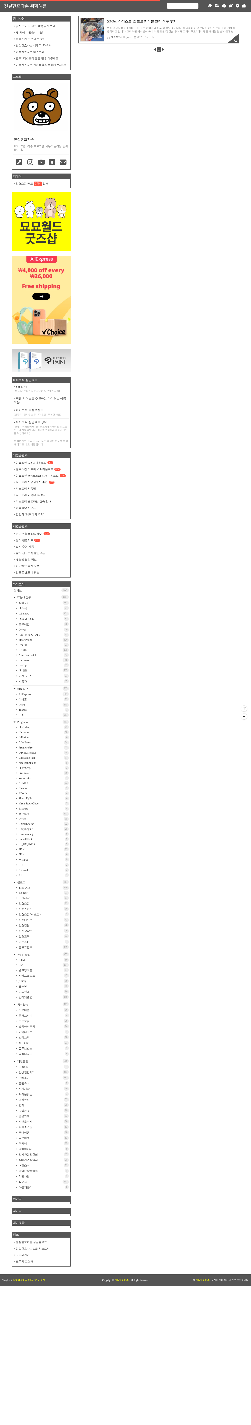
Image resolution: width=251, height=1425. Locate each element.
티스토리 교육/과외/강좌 (31, 495)
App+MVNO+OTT (42, 634)
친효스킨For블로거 (42, 914)
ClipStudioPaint (42, 757)
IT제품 (42, 670)
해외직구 (41, 688)
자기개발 (42, 1088)
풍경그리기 (42, 1015)
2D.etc (42, 849)
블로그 (41, 882)
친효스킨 (42, 903)
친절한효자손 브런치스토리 (33, 1248)
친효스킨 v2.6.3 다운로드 (34, 462)
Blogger (42, 892)
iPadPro (42, 644)
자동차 (42, 681)
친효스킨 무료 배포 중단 (31, 39)
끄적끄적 (42, 1037)
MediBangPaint (42, 762)
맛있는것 (42, 1110)
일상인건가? (42, 1072)
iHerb (42, 704)
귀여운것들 (42, 1094)
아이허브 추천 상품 (27, 566)
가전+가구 (42, 675)
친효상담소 (42, 930)
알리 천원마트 (27, 540)
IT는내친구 (41, 597)
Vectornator (42, 778)
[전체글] (217, 6)
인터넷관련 (42, 997)
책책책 (42, 1143)
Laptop (42, 665)
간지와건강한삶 (42, 1154)
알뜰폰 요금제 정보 (27, 572)
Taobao (42, 709)
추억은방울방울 (42, 1170)
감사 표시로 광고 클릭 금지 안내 (35, 26)
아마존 (42, 699)
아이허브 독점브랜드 (37, 412)
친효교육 (42, 936)
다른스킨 (42, 941)
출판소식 (42, 1083)
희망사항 (42, 1176)
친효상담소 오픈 (26, 507)
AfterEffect (42, 742)
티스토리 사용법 (26, 488)
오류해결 (42, 624)
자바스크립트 (42, 975)
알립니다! (42, 1066)
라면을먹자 (42, 1121)
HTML (42, 959)
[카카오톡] (52, 162)
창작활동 (41, 1004)
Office (42, 818)
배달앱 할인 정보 (26, 559)
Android (42, 870)
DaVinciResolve (42, 752)
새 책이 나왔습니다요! (29, 32)
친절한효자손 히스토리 (30, 51)
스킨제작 (42, 898)
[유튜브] (41, 162)
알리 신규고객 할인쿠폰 (30, 553)
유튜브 (42, 986)
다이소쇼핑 (42, 1127)
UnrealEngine (42, 823)
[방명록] (224, 6)
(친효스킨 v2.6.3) (36, 1280)
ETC (42, 714)
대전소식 (42, 1165)
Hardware (42, 660)
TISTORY (42, 887)
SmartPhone (42, 639)
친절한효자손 (122, 1280)
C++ (42, 865)
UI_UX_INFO (42, 844)
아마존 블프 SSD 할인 (32, 533)
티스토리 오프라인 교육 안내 (33, 501)
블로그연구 (42, 947)
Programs (41, 722)
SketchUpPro (42, 798)
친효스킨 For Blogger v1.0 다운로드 (40, 475)
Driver (42, 629)
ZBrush (42, 793)
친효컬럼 (42, 925)
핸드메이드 (42, 1042)
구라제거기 (23, 1255)
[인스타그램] (30, 162)
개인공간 (41, 1061)
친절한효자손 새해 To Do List (34, 45)
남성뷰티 (42, 1099)
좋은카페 (42, 1116)
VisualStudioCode (42, 803)
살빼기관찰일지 (42, 1159)
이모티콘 (42, 1010)
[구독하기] (244, 716)
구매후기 (42, 1077)
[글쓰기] (230, 6)
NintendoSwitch (42, 655)
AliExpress (42, 694)
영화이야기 (42, 1149)
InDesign (42, 737)
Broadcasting (42, 834)
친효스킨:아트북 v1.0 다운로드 (38, 469)
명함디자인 (42, 1053)
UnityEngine (42, 829)
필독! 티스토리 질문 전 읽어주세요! (37, 58)
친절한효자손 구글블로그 (31, 1242)
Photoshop (42, 727)
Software (42, 813)
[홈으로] (210, 6)
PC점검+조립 (42, 618)
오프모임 (42, 1021)
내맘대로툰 (42, 1032)
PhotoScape (42, 767)
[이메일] (62, 162)
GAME (42, 650)
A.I (42, 875)
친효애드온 (42, 919)
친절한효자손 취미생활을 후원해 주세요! (41, 64)
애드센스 (42, 991)
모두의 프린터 (24, 1261)
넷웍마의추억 (42, 1026)
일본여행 (42, 1138)
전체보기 (40, 590)
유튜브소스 (42, 1048)
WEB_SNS (41, 954)
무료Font (42, 859)
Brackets (42, 808)
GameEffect (42, 839)
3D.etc (42, 854)
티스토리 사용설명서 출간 (35, 482)
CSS (42, 964)
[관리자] (237, 6)
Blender (42, 788)
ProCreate (42, 773)
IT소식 (42, 608)
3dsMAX (42, 783)
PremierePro (42, 747)
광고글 (42, 1181)
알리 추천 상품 (25, 546)
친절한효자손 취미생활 (25, 6)
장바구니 (42, 602)
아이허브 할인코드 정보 (40, 428)
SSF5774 (37, 388)
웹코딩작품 (42, 970)
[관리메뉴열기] (244, 709)
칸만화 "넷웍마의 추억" (30, 514)
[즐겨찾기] (19, 162)
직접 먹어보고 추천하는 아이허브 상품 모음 (40, 400)
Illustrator (42, 732)
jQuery (42, 981)
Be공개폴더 (42, 1187)
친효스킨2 (42, 908)
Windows (42, 613)
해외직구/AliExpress (121, 37)
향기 (42, 1105)
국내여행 (42, 1132)
